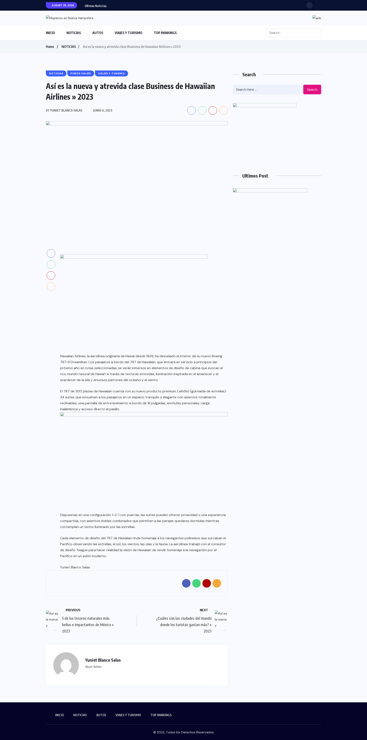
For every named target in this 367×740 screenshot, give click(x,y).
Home (50, 46)
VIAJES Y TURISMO (128, 33)
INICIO (50, 33)
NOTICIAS (73, 33)
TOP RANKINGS (165, 33)
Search (312, 89)
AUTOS (97, 33)
